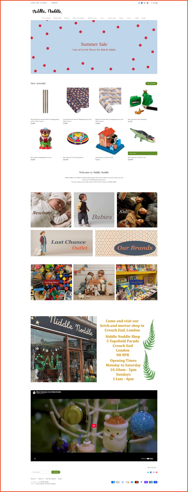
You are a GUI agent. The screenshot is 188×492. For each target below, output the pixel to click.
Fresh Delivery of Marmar (94, 47)
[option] (94, 47)
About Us (33, 478)
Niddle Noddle (45, 482)
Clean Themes (40, 483)
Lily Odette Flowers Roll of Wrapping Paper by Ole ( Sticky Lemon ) (77, 120)
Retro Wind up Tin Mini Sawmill (104, 157)
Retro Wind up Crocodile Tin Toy (137, 157)
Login (33, 3)
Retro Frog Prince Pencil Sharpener (137, 119)
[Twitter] (139, 2)
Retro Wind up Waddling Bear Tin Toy (41, 157)
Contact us (41, 478)
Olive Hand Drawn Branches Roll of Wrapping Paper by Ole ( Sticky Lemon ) (45, 120)
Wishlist (54, 3)
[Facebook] (142, 2)
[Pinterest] (147, 2)
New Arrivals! (38, 83)
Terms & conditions (51, 478)
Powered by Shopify (50, 483)
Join (37, 3)
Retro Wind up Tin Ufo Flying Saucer (73, 157)
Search (60, 478)
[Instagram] (145, 2)
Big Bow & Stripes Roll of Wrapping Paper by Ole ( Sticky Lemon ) (109, 120)
